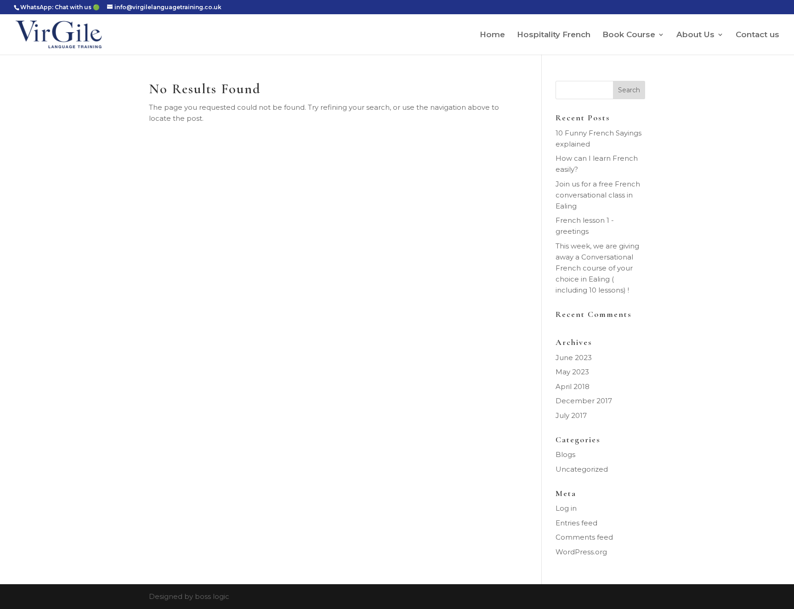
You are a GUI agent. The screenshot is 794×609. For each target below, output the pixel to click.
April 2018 (573, 386)
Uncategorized (582, 469)
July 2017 (571, 415)
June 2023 (574, 357)
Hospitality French (553, 35)
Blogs (565, 454)
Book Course (628, 35)
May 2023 (572, 371)
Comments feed (584, 537)
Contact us (757, 35)
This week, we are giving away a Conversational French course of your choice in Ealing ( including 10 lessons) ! (597, 268)
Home (492, 35)
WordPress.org (581, 551)
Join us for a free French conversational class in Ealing (598, 195)
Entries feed (576, 523)
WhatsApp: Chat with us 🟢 (60, 7)
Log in (566, 508)
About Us (695, 35)
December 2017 (584, 400)
